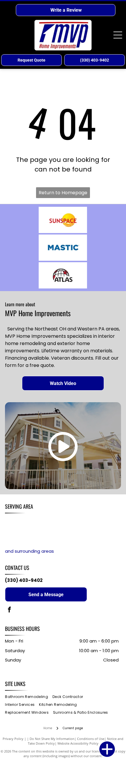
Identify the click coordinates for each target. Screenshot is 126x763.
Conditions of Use (90, 738)
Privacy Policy (13, 738)
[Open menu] (117, 35)
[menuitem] (28, 697)
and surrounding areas (29, 551)
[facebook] (9, 610)
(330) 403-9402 (23, 580)
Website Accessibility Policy (77, 743)
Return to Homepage (63, 192)
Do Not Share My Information (52, 738)
